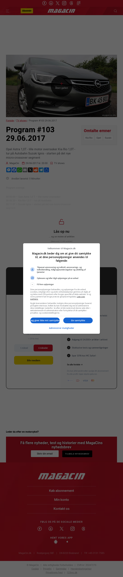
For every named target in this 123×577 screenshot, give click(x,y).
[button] (61, 284)
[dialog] (61, 288)
